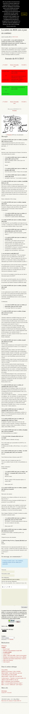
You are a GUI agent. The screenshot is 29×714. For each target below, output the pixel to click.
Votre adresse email (5, 573)
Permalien (14, 110)
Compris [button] (24, 14)
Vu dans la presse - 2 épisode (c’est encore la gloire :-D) (13, 678)
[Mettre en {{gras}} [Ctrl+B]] (3, 587)
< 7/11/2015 (4, 65)
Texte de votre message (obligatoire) (9, 581)
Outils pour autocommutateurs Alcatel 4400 (12, 650)
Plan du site (3, 700)
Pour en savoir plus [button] (11, 26)
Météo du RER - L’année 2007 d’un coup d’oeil (11, 676)
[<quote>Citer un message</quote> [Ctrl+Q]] (9, 587)
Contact (15, 700)
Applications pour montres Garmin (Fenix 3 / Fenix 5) (14, 658)
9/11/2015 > (24, 65)
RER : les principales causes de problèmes (10, 681)
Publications (4, 645)
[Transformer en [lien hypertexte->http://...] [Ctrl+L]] (7, 587)
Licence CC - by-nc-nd (6, 692)
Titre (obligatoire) (5, 577)
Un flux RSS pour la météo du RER (9, 674)
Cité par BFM (4, 670)
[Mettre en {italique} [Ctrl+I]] (5, 587)
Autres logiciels (6, 661)
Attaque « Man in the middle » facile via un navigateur (14, 655)
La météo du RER (7, 652)
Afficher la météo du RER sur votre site (9, 679)
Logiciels (3, 647)
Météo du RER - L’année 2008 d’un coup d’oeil (11, 673)
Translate (11, 639)
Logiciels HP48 (6, 653)
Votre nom (3, 569)
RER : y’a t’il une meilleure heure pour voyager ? (12, 683)
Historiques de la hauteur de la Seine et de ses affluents (14, 657)
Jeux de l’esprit (6, 649)
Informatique (4, 691)
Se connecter (10, 700)
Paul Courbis (15, 36)
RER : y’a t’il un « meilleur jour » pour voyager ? (12, 684)
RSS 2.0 (19, 700)
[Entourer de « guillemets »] (11, 587)
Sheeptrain (9, 134)
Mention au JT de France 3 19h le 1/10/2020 (10, 671)
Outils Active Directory (8, 660)
